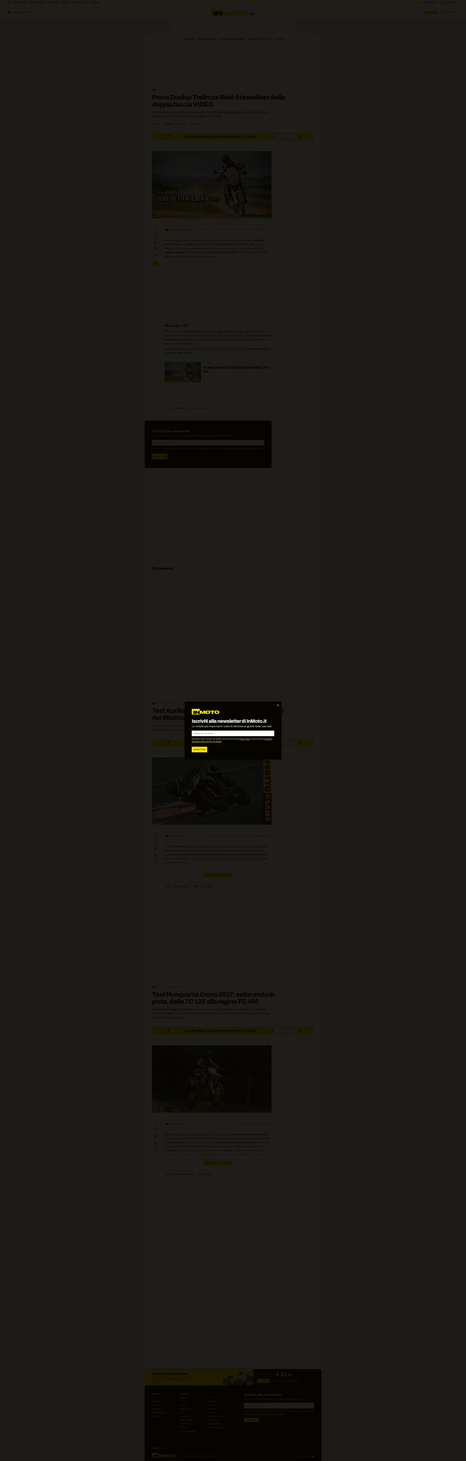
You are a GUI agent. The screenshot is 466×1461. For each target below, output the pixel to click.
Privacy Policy (245, 739)
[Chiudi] (278, 705)
